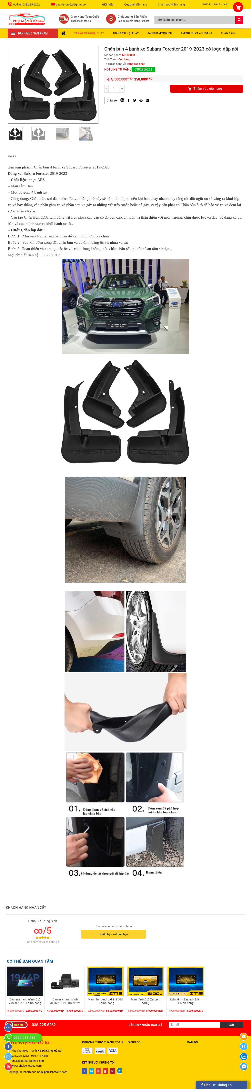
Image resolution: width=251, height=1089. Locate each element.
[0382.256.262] (9, 1037)
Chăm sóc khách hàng (171, 4)
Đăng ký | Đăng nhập (214, 4)
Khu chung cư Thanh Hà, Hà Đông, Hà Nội (37, 1050)
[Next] (91, 85)
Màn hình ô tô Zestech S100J (145, 1001)
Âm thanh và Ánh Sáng (196, 33)
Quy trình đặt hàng (135, 4)
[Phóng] (94, 119)
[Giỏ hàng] (235, 4)
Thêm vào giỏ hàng (208, 89)
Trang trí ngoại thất (89, 33)
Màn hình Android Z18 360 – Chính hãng (105, 1001)
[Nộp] (239, 20)
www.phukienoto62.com (27, 1065)
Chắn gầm (228, 33)
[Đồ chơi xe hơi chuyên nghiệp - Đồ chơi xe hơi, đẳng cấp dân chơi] (27, 18)
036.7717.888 (39, 1055)
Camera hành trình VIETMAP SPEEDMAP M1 (65, 1001)
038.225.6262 (44, 1024)
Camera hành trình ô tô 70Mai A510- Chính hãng (25, 1001)
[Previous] (14, 85)
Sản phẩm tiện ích (159, 33)
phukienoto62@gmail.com (72, 4)
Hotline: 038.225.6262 (26, 4)
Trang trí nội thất (126, 33)
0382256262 (143, 69)
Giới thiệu (108, 4)
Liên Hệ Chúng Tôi (217, 1085)
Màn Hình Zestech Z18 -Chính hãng (185, 1001)
